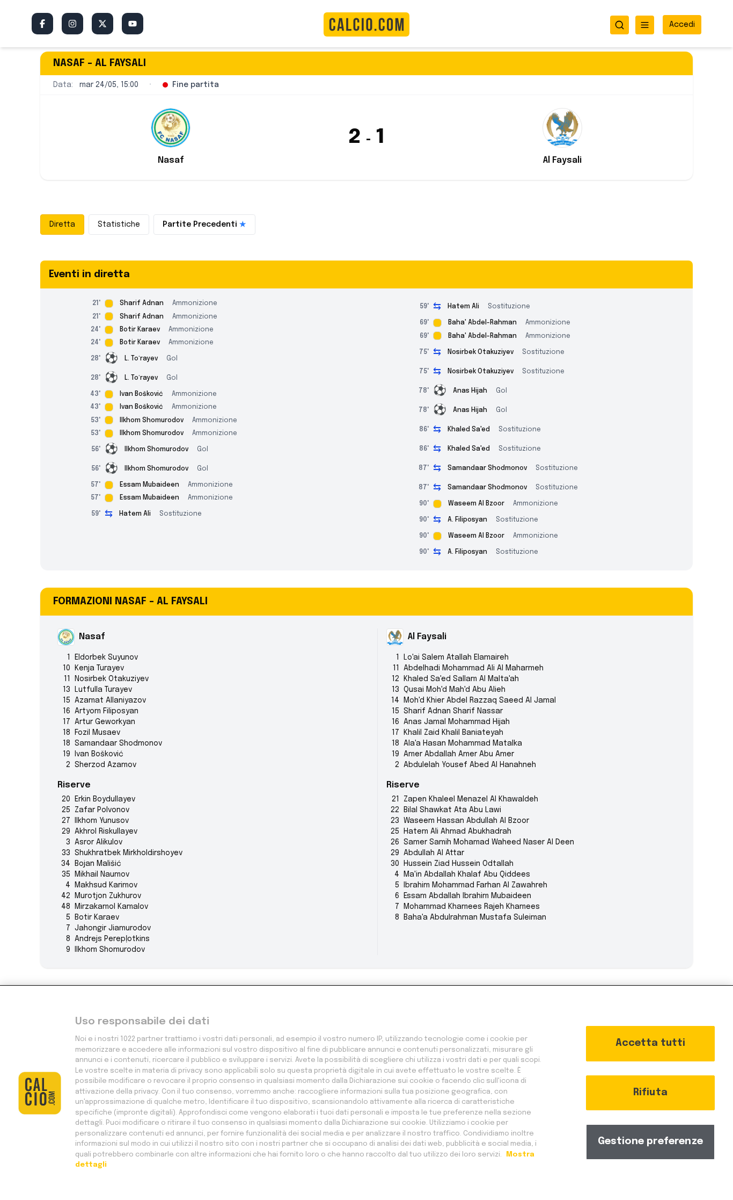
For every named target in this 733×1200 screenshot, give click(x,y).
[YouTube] (132, 23)
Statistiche (119, 224)
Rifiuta (650, 1092)
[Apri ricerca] (619, 25)
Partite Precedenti (204, 224)
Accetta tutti (650, 1043)
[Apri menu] (644, 25)
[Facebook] (42, 23)
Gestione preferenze (650, 1141)
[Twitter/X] (102, 23)
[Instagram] (72, 23)
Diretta (62, 224)
